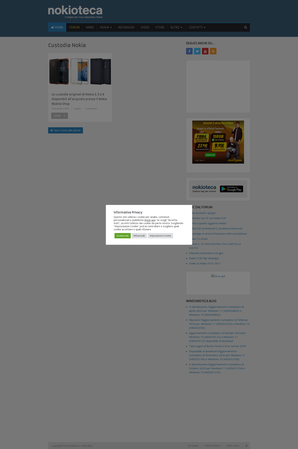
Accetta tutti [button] (123, 235)
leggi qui (150, 219)
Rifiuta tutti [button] (139, 235)
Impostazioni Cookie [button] (160, 235)
